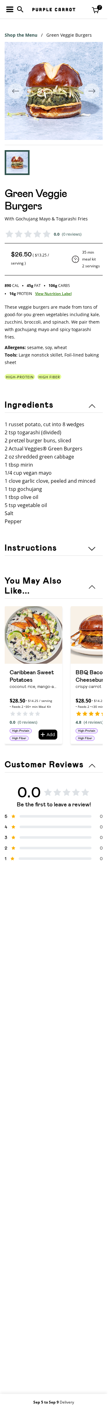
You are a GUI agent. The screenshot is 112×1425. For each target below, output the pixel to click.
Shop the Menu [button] (21, 35)
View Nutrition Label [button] (53, 293)
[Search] (20, 9)
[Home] (54, 9)
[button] (17, 162)
